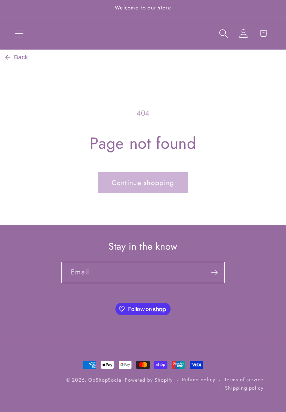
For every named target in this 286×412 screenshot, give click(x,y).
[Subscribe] (214, 272)
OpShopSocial (105, 379)
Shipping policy (244, 387)
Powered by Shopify (149, 379)
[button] (19, 33)
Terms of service (243, 379)
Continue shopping (143, 182)
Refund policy (198, 379)
